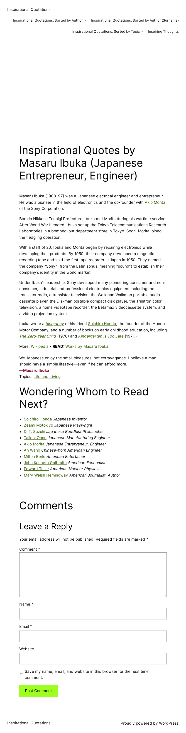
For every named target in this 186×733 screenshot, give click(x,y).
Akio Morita (155, 202)
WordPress (169, 723)
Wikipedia (40, 346)
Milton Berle (34, 456)
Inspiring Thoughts (163, 31)
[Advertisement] (93, 88)
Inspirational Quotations (29, 9)
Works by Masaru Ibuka (86, 346)
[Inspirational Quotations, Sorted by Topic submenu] (142, 31)
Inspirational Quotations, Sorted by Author (48, 20)
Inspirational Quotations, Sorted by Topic (106, 31)
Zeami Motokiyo (38, 425)
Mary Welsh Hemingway (46, 475)
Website (26, 648)
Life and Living (47, 376)
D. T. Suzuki (34, 431)
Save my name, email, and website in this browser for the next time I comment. (88, 674)
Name (26, 604)
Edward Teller (36, 468)
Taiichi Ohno (35, 437)
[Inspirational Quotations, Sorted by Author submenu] (85, 21)
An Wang (32, 450)
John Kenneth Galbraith (45, 462)
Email (25, 626)
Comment (29, 549)
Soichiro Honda (102, 323)
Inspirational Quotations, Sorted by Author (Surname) (135, 20)
